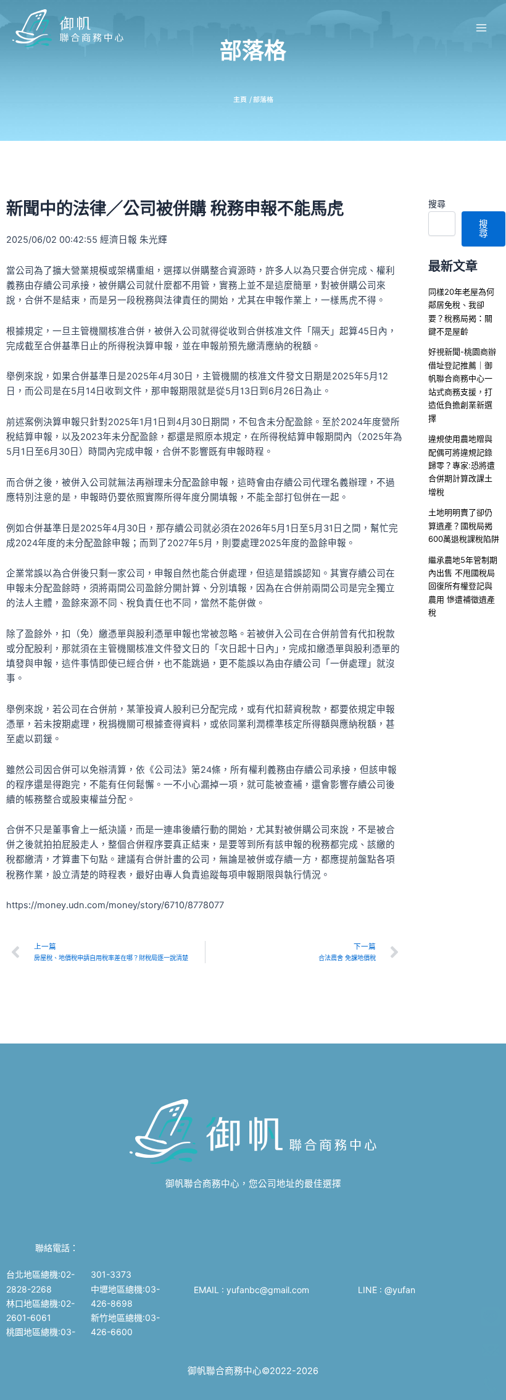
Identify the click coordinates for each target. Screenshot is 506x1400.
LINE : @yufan (386, 1289)
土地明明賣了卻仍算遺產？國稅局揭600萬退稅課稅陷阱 (463, 525)
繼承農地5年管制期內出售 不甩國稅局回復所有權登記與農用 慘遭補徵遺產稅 (462, 586)
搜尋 (437, 203)
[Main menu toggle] (481, 27)
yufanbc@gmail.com (269, 1289)
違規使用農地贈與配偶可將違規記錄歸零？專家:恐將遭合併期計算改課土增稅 (461, 465)
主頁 (240, 99)
